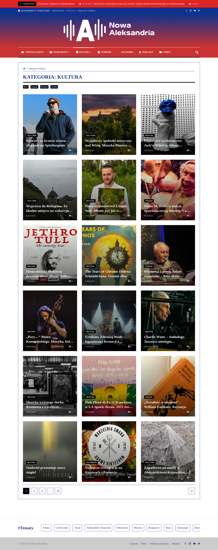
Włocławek (105, 527)
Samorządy (165, 527)
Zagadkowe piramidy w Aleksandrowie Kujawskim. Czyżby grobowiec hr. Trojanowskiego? (165, 470)
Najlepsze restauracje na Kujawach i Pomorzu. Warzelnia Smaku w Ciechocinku (103, 470)
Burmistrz (182, 527)
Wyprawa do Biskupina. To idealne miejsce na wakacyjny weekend (48, 208)
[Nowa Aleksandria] (109, 31)
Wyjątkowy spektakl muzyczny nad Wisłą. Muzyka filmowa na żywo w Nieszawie (108, 143)
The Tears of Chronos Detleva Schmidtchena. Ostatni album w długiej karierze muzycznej (107, 273)
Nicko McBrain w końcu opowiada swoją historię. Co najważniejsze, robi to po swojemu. (165, 208)
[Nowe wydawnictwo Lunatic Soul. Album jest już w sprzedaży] (109, 190)
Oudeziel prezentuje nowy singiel (45, 470)
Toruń (60, 527)
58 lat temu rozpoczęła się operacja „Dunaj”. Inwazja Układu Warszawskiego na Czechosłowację (116, 3)
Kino (26, 86)
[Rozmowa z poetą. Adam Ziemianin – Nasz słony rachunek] (168, 255)
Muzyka (44, 86)
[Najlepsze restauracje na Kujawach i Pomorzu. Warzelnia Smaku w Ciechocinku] (109, 451)
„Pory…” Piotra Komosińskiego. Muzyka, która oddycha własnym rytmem (49, 339)
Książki (34, 86)
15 (58, 491)
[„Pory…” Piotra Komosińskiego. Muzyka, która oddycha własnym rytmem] (50, 320)
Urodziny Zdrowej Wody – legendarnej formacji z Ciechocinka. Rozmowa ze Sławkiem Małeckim (105, 339)
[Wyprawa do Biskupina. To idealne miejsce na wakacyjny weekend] (50, 190)
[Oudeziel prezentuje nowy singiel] (50, 451)
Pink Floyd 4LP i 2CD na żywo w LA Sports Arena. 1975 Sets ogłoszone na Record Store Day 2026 (108, 404)
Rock (151, 527)
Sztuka (54, 86)
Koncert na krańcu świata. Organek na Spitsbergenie (46, 143)
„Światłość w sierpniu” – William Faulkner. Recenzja (165, 404)
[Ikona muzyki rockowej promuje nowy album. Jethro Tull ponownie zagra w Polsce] (50, 255)
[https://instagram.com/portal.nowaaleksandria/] (191, 10)
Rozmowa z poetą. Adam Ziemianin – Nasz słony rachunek (162, 273)
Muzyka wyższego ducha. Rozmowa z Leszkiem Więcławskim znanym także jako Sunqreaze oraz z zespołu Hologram (49, 404)
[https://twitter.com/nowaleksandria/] (199, 10)
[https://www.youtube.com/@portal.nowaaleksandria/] (195, 10)
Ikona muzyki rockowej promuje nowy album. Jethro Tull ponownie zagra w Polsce (48, 273)
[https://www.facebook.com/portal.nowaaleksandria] (187, 10)
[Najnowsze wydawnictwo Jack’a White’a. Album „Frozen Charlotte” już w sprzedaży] (168, 124)
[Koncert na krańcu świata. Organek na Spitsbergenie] (50, 124)
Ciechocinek (45, 527)
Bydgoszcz (137, 527)
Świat (196, 527)
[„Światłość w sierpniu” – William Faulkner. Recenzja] (168, 386)
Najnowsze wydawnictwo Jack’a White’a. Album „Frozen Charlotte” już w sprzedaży (163, 143)
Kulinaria (91, 462)
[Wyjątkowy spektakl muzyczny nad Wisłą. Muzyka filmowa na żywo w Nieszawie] (109, 124)
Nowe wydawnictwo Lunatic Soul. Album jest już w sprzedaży (106, 208)
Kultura (31, 135)
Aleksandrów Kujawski (81, 527)
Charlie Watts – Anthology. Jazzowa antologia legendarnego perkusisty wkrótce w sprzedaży (164, 339)
